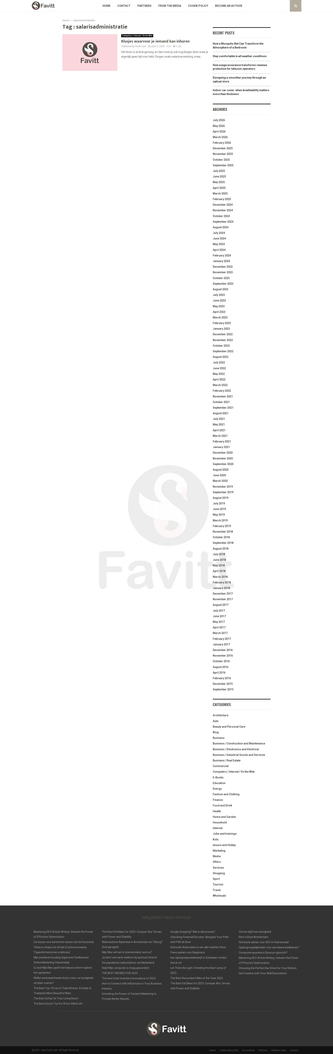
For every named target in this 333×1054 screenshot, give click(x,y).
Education (219, 783)
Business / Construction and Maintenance (239, 743)
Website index (278, 1050)
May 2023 (219, 306)
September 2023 (223, 283)
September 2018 (223, 542)
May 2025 (219, 182)
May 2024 (219, 244)
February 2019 (222, 526)
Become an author (228, 5)
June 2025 (219, 176)
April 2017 (219, 627)
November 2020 (223, 458)
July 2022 (219, 362)
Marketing (219, 850)
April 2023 (219, 311)
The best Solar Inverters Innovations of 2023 (129, 978)
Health (217, 811)
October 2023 (221, 278)
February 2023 (222, 323)
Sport (216, 878)
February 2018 (222, 582)
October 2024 (221, 216)
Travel (217, 890)
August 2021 (220, 413)
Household (220, 822)
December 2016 (223, 650)
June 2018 (219, 559)
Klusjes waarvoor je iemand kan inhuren (155, 41)
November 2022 (223, 340)
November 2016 (223, 655)
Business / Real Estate (226, 760)
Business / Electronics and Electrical (236, 749)
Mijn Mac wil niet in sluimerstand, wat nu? (127, 952)
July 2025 (219, 170)
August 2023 (220, 289)
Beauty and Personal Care (229, 726)
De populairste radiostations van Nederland (128, 962)
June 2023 (219, 300)
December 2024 (223, 204)
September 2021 (223, 407)
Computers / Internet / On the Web (137, 36)
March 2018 (220, 576)
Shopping (219, 873)
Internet (217, 828)
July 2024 (219, 232)
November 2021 (223, 396)
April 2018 (219, 571)
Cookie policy (198, 5)
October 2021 (221, 402)
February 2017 (222, 638)
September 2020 (223, 464)
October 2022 (221, 345)
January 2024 (221, 261)
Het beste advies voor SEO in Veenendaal (264, 942)
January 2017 (221, 644)
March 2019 (220, 520)
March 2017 (220, 633)
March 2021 (220, 435)
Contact (123, 5)
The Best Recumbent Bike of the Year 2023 (196, 978)
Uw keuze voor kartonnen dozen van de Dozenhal (64, 942)
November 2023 (223, 272)
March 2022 (220, 385)
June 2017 (219, 616)
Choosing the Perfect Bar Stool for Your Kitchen (268, 968)
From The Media (169, 5)
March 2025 (220, 193)
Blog (216, 732)
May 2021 (219, 424)
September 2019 (223, 492)
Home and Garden (224, 816)
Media (217, 856)
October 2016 (221, 661)
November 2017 (223, 599)
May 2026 (219, 125)
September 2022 (223, 351)
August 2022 (220, 356)
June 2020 (219, 475)
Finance (218, 799)
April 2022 (219, 379)
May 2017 (219, 621)
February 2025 (222, 199)
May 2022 (219, 373)
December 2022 (223, 334)
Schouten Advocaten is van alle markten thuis (198, 947)
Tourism (218, 884)
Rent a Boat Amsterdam (253, 937)
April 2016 (219, 672)
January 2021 (221, 447)
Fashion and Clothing (226, 794)
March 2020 (220, 480)
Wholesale (219, 895)
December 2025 (223, 148)
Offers (217, 861)
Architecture (220, 715)
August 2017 (220, 604)
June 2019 (219, 509)
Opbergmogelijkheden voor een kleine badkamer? (269, 947)
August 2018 (220, 548)
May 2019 (219, 514)
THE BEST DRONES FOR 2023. (120, 973)
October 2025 (221, 159)
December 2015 (223, 683)
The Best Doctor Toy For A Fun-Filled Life (58, 1003)
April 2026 (219, 131)
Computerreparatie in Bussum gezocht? (263, 952)
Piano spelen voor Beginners (187, 952)
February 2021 (222, 441)
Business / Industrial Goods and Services (239, 754)
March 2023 (220, 317)
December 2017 (223, 593)
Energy (217, 788)
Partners (144, 5)
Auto (216, 721)
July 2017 (219, 610)
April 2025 (219, 187)
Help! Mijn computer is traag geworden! (125, 967)
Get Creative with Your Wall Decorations (263, 973)
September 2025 (223, 165)
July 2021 (219, 418)
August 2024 (220, 227)
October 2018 (221, 537)
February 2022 (222, 390)
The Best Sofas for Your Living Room (56, 998)
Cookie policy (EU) (228, 1050)
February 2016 (222, 678)
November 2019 (223, 486)
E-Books (218, 777)
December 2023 (223, 266)
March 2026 (220, 137)
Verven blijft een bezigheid (255, 931)
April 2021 (219, 430)
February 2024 (222, 255)
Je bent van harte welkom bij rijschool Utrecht (129, 957)
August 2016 (220, 667)
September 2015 (223, 689)
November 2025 (223, 153)
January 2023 (221, 328)
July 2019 (219, 503)
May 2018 (219, 565)
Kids (216, 839)
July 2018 (219, 554)
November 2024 (223, 210)
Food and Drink (222, 805)
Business (219, 737)
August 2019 (220, 497)
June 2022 (219, 368)
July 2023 (219, 294)
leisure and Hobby (224, 845)
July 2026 (219, 120)
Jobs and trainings (225, 833)
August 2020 (220, 469)
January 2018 (221, 588)
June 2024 (219, 238)
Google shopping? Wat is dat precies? (192, 931)
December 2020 (223, 452)
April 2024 (219, 249)
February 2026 (222, 142)
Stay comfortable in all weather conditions (240, 56)
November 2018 (223, 531)
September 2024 (223, 221)
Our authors (248, 1050)
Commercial (221, 766)
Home (106, 5)
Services (218, 867)
